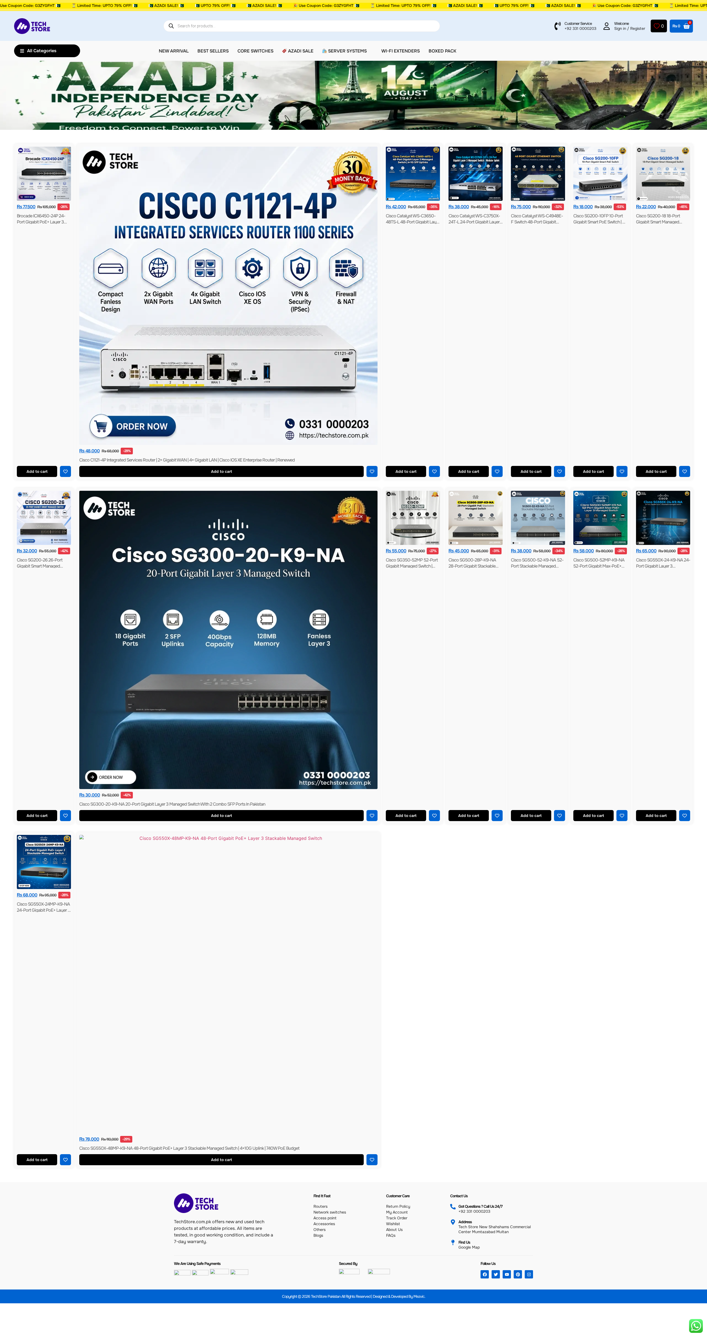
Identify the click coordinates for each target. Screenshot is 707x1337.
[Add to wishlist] (65, 471)
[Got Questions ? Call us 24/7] (453, 1206)
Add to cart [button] (37, 471)
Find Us (464, 1242)
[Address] (453, 1222)
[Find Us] (453, 1242)
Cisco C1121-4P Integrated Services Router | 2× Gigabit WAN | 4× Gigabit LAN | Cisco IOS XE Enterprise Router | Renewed (187, 460)
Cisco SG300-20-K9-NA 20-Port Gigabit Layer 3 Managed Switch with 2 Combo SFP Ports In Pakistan (172, 804)
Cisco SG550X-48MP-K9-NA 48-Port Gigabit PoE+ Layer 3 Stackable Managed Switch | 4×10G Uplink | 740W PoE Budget (189, 1148)
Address (465, 1221)
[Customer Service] (557, 26)
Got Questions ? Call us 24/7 (480, 1206)
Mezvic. (419, 1296)
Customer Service (578, 23)
